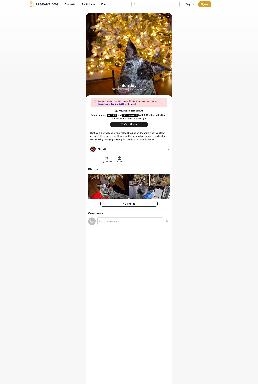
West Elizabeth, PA (138, 89)
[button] (168, 16)
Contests (70, 4)
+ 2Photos (129, 203)
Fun (103, 4)
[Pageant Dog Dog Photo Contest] (43, 4)
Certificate (130, 124)
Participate (88, 4)
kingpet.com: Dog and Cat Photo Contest (116, 104)
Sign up (204, 4)
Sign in (190, 4)
